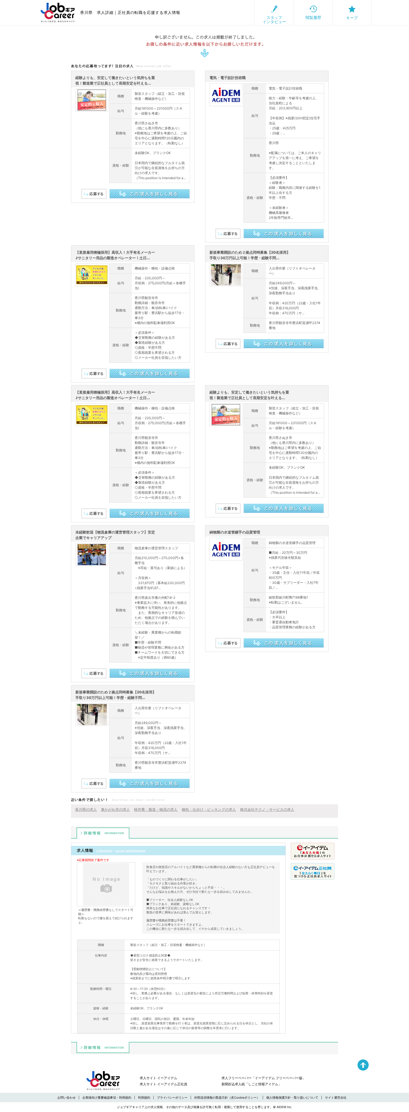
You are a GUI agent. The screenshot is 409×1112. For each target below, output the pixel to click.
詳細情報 (103, 833)
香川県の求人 (86, 809)
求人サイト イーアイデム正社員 (163, 1084)
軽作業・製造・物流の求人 (156, 809)
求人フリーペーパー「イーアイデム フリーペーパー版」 (263, 1078)
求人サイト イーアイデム (158, 1078)
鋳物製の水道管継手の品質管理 (235, 532)
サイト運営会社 (335, 1097)
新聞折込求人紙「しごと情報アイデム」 (251, 1084)
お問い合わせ (66, 1097)
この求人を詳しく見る (149, 194)
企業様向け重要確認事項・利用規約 (106, 1097)
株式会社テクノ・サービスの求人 (267, 809)
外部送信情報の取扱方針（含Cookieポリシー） (227, 1097)
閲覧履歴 (313, 17)
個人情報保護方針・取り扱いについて (292, 1097)
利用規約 (144, 1097)
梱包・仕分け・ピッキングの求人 (209, 809)
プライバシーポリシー (172, 1097)
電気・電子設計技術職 (228, 77)
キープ (352, 17)
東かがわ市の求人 (115, 809)
